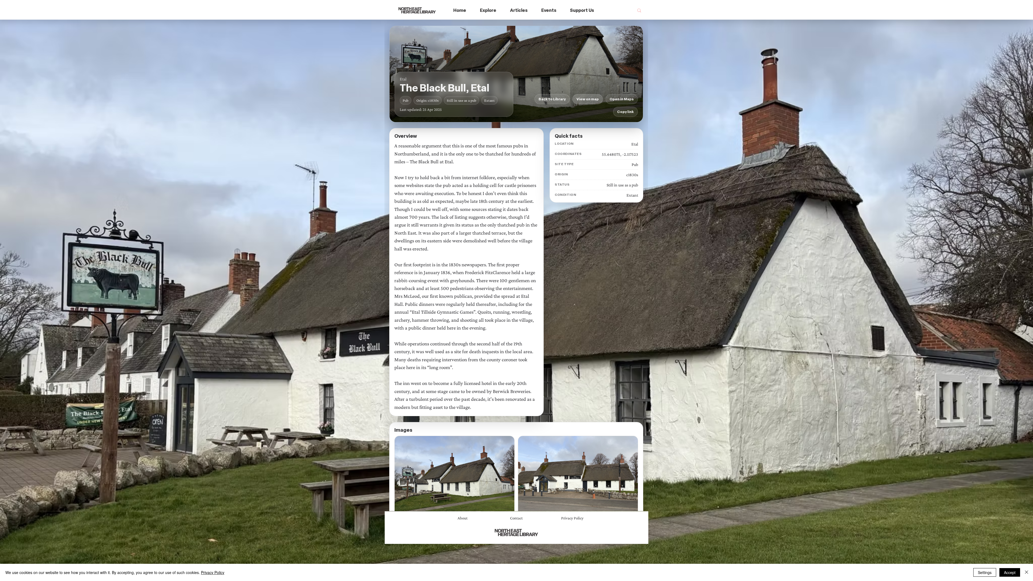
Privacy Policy (212, 572)
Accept (1010, 572)
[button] (488, 10)
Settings (985, 572)
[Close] (1026, 572)
